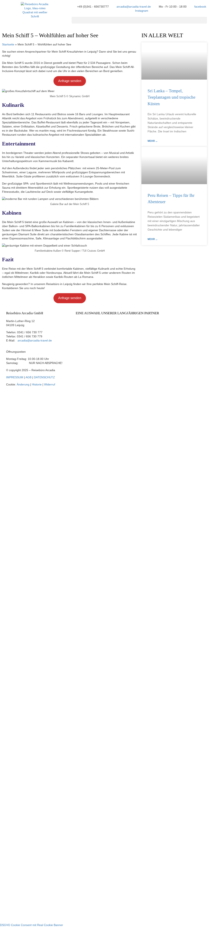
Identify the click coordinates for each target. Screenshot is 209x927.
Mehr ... (152, 141)
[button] (139, 20)
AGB (28, 377)
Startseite (8, 44)
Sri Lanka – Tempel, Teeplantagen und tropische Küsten (171, 97)
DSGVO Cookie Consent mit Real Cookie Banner (31, 925)
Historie (37, 384)
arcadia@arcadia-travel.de (35, 340)
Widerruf (49, 384)
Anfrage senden (69, 81)
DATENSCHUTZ (44, 377)
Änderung (23, 384)
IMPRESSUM (14, 377)
